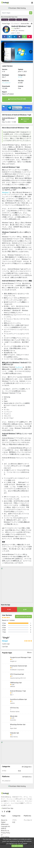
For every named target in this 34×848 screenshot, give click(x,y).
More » (29, 652)
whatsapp (5, 20)
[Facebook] (4, 811)
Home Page (6, 23)
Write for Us (5, 831)
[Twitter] (2, 811)
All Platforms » (27, 777)
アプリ (20, 77)
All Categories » (27, 767)
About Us (4, 820)
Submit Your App (7, 808)
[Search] (30, 12)
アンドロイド (15, 23)
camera (19, 20)
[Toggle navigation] (32, 3)
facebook (12, 20)
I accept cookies (17, 846)
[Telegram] (6, 811)
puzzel (25, 20)
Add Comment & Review (23, 616)
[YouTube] (9, 811)
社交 (19, 771)
